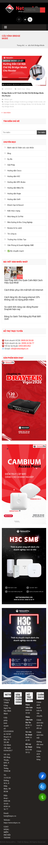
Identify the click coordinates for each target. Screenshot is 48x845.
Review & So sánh (14, 228)
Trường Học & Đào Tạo (16, 239)
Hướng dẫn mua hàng (40, 744)
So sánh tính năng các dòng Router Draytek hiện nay (21, 308)
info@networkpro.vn (19, 349)
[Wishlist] (19, 19)
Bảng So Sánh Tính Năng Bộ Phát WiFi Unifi (22, 317)
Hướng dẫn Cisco (14, 170)
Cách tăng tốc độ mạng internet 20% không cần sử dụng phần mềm (22, 298)
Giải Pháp (11, 165)
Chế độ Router (36, 104)
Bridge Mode (9, 102)
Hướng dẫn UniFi (14, 199)
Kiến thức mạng (13, 211)
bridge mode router (35, 102)
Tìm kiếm (42, 10)
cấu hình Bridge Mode (23, 104)
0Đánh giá (8, 99)
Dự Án (9, 159)
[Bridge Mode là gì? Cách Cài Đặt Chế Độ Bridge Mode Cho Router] (24, 71)
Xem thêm (7, 113)
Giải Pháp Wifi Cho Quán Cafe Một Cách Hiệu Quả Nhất (23, 281)
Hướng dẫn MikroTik (15, 188)
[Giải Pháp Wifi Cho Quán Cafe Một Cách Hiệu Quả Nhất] (24, 272)
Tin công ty (11, 234)
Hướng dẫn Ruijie (14, 193)
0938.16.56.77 (28, 343)
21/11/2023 (8, 89)
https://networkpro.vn (12, 823)
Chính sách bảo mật (40, 735)
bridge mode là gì (20, 102)
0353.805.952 (25, 346)
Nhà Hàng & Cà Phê (15, 216)
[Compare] (25, 19)
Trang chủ (20, 45)
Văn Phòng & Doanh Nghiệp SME (20, 245)
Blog (28, 89)
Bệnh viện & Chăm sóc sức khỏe (20, 148)
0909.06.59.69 (27, 340)
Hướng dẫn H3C (13, 176)
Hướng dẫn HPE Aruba (16, 182)
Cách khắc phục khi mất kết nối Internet (23, 290)
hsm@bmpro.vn (10, 816)
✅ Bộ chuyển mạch (15, 251)
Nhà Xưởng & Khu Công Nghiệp (19, 222)
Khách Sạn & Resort (15, 205)
